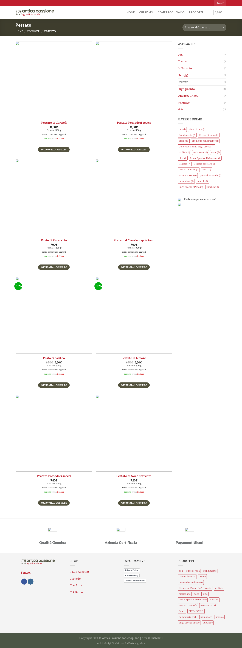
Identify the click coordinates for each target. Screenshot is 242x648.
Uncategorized (188, 95)
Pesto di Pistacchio (54, 240)
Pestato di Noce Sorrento (133, 476)
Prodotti (196, 12)
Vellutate (184, 102)
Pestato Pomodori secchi (134, 122)
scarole (202, 181)
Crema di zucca (208, 135)
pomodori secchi (210, 175)
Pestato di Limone (134, 358)
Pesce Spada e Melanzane (205, 158)
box (180, 54)
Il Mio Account (79, 571)
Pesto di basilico (54, 358)
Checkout (76, 585)
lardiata (184, 152)
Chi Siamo (146, 12)
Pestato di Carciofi (54, 122)
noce (215, 152)
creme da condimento (205, 140)
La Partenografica (135, 643)
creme (183, 140)
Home (131, 12)
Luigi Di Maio (112, 643)
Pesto (206, 169)
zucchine (212, 186)
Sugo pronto (186, 89)
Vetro (181, 109)
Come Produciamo (171, 12)
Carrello (75, 578)
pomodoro (186, 181)
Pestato (183, 82)
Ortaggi (183, 75)
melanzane (200, 152)
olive (183, 158)
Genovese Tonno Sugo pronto (196, 146)
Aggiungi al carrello (54, 149)
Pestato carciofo (204, 163)
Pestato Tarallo (188, 169)
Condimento (187, 135)
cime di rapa (197, 129)
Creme (182, 61)
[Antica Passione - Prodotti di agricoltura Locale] (35, 12)
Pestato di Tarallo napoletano (134, 240)
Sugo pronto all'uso (191, 186)
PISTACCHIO (188, 175)
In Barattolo (186, 68)
